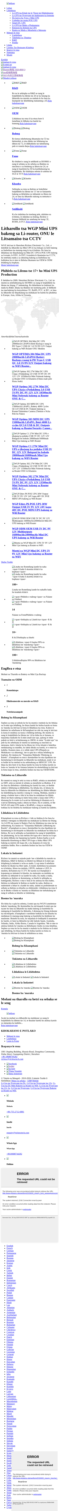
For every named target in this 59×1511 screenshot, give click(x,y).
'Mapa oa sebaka (18, 1081)
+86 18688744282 (9, 1056)
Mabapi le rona (13, 33)
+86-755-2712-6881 (15, 1112)
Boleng (16, 133)
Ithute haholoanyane (10, 265)
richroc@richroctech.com (12, 1059)
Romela (4, 1009)
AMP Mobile (33, 1081)
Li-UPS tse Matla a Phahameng (25, 25)
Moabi (9, 55)
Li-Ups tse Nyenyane (20, 1088)
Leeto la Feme (13, 1041)
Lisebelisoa (17, 35)
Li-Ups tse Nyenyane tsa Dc (13, 1083)
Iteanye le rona (13, 50)
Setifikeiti (17, 209)
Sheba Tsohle (7, 562)
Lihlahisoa (11, 10)
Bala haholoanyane (28, 123)
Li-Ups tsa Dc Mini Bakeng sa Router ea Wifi (28, 1084)
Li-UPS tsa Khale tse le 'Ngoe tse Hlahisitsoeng (32, 13)
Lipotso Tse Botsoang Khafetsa (20, 47)
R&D (14, 40)
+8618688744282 (14, 1154)
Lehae (9, 8)
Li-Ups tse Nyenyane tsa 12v (39, 1083)
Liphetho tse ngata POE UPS (24, 20)
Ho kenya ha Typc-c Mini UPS (25, 18)
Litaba (9, 45)
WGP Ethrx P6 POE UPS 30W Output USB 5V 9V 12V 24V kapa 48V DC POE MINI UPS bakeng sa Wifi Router (32, 508)
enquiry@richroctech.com (18, 1133)
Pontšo (15, 42)
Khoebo (16, 183)
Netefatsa (11, 52)
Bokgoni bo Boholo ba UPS (24, 28)
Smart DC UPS (19, 23)
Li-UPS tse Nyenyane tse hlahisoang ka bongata (33, 15)
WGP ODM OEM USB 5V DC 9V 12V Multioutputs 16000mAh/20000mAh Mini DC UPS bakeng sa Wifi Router (31, 533)
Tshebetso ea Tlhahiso (21, 37)
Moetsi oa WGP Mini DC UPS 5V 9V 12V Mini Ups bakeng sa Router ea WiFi (32, 553)
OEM (15, 113)
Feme (15, 156)
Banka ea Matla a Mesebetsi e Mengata (29, 30)
